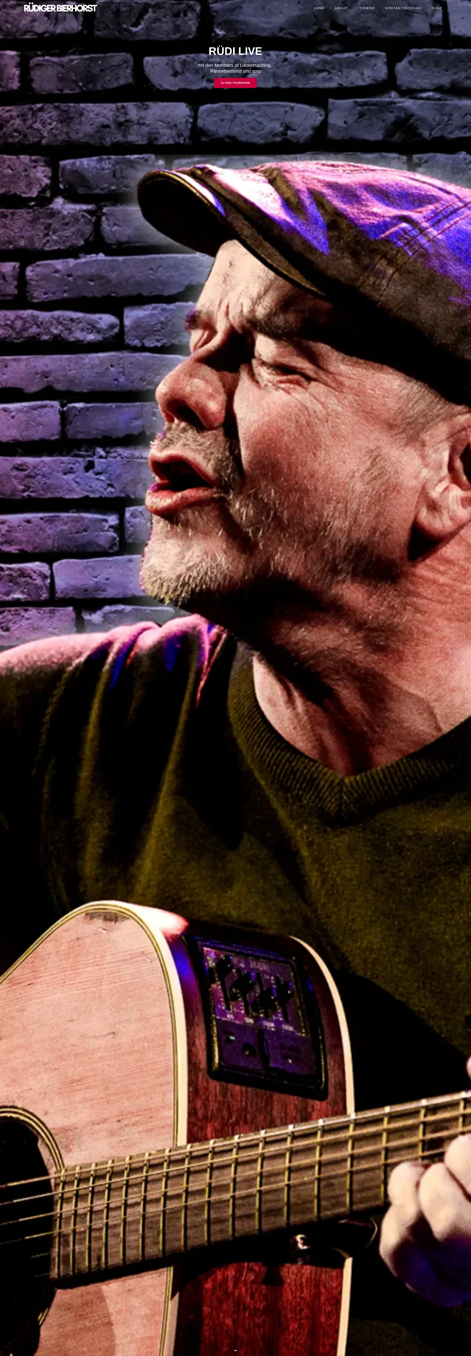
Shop (437, 8)
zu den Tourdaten (235, 82)
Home (319, 8)
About (341, 8)
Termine (366, 8)
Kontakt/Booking (403, 8)
